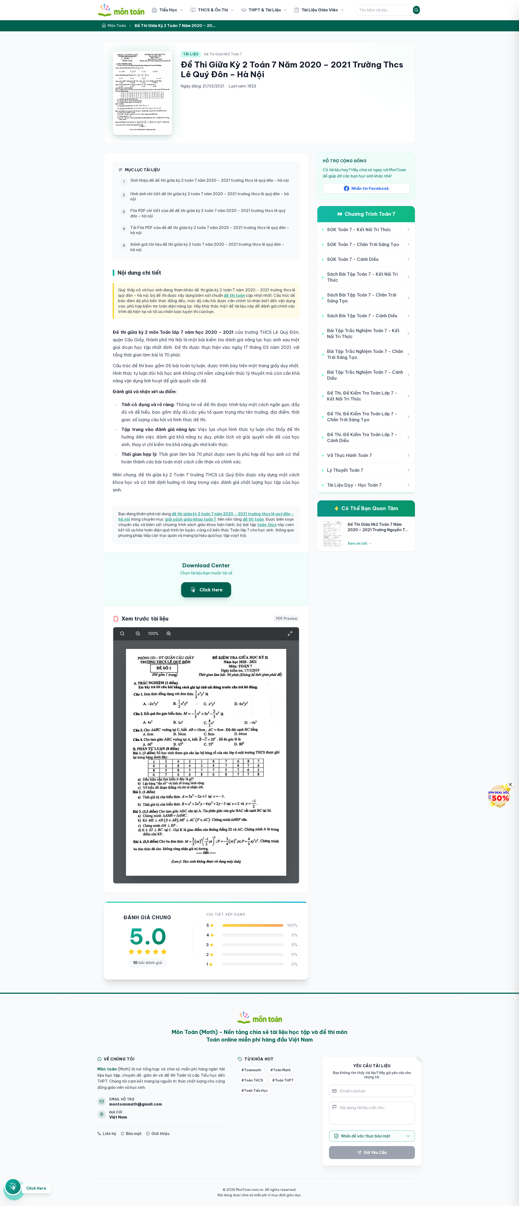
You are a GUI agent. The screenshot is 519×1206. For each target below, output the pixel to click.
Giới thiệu (160, 1133)
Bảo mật (134, 1133)
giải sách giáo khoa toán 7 (191, 519)
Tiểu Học (168, 9)
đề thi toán (234, 295)
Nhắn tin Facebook (370, 188)
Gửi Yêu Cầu (375, 1152)
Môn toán (107, 1069)
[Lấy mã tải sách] (13, 1187)
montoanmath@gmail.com (135, 1104)
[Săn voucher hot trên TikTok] (499, 796)
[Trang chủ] (121, 10)
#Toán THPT (283, 1080)
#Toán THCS (252, 1080)
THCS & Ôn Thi (213, 9)
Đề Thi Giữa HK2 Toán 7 (223, 54)
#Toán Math (280, 1070)
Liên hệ (109, 1133)
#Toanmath (251, 1070)
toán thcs (266, 524)
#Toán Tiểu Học (254, 1091)
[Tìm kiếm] (416, 10)
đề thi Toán (174, 1075)
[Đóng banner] (510, 784)
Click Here (36, 1189)
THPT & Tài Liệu (264, 9)
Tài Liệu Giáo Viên (319, 9)
